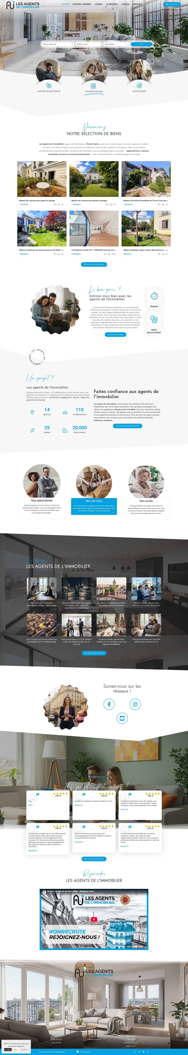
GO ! (141, 44)
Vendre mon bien (56, 1039)
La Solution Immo (84, 1052)
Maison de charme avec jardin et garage (37, 201)
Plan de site (130, 1039)
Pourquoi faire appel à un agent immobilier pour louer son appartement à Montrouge (76, 605)
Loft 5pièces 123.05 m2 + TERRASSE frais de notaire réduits (97, 250)
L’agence (56, 1036)
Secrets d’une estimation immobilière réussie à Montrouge (41, 604)
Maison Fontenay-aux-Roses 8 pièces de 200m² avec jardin (45, 250)
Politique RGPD (130, 1046)
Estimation (93, 1036)
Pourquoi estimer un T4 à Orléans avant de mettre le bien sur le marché (76, 642)
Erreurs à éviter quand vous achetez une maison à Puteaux (146, 604)
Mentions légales (130, 1036)
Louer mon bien (56, 1043)
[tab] (65, 4)
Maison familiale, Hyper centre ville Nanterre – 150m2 (147, 250)
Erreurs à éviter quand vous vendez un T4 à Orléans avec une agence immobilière (111, 642)
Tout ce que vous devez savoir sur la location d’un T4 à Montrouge (42, 640)
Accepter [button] (7, 1049)
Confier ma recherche (93, 1039)
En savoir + (24, 1049)
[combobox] (58, 44)
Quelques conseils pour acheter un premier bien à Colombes (111, 604)
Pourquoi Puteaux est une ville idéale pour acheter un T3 (146, 640)
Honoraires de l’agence (130, 1043)
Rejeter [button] (16, 1049)
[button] (172, 4)
